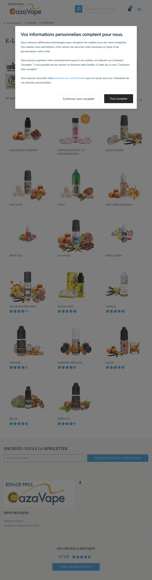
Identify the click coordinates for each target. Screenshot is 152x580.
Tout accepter (119, 99)
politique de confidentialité (69, 78)
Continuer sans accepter (79, 99)
